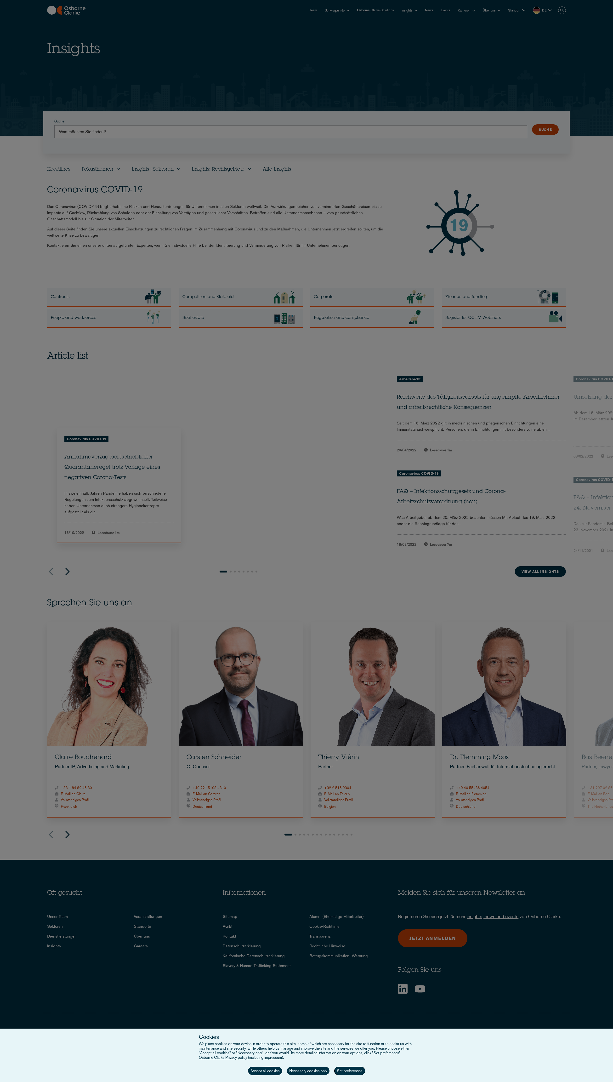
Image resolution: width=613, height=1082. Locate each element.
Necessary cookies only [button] (308, 1071)
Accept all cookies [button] (265, 1071)
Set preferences (350, 1071)
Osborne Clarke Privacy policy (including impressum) (241, 1057)
